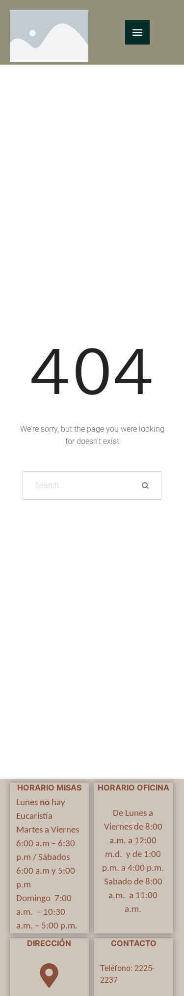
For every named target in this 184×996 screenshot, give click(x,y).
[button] (157, 955)
